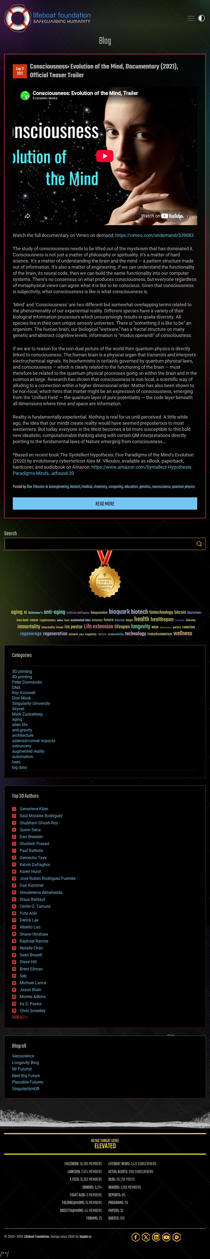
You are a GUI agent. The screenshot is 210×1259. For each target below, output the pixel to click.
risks (81, 634)
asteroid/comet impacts (33, 740)
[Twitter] (146, 1237)
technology (135, 634)
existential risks (80, 620)
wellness (182, 633)
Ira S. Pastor (31, 1003)
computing (116, 487)
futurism (119, 620)
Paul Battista (31, 850)
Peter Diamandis (27, 682)
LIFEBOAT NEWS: (119, 1164)
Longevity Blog (25, 1062)
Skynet (18, 708)
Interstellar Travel (52, 628)
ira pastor (74, 627)
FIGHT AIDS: (78, 1195)
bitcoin (180, 612)
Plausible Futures (27, 1082)
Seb (23, 975)
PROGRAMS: (116, 1203)
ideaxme (190, 620)
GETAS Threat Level (105, 1145)
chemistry (100, 487)
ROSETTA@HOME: (72, 1211)
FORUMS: (92, 1218)
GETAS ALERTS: (118, 1172)
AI (25, 612)
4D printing (22, 676)
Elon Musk (21, 698)
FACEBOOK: (72, 1164)
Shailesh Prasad (34, 843)
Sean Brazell (31, 955)
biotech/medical (81, 487)
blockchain (194, 613)
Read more (105, 504)
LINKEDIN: (74, 1172)
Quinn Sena (30, 829)
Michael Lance (33, 982)
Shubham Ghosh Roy (39, 822)
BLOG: (112, 1179)
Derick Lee (29, 920)
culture (60, 620)
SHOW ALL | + (20, 1017)
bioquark (119, 612)
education (131, 487)
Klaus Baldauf (32, 899)
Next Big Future (26, 1075)
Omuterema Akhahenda (41, 892)
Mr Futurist (22, 1069)
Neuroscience (166, 628)
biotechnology (161, 612)
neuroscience (161, 487)
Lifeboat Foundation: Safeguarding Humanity (92, 18)
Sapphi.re (85, 1237)
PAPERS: (114, 1211)
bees (16, 762)
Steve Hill (28, 961)
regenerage (31, 634)
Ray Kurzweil (23, 692)
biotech (139, 612)
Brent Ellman (31, 969)
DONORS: (88, 1187)
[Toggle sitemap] (191, 18)
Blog (105, 41)
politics (177, 627)
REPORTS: (114, 1195)
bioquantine (99, 612)
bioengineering (59, 487)
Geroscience (23, 1056)
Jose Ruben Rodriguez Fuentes (48, 878)
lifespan (122, 627)
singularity (91, 634)
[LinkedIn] (156, 1237)
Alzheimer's (35, 613)
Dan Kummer (32, 885)
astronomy (22, 745)
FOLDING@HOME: (73, 1203)
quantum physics (183, 487)
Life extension (98, 626)
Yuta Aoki (28, 913)
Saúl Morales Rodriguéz (41, 815)
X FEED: (74, 1179)
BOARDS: (114, 1187)
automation (22, 756)
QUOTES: (113, 1218)
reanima (188, 627)
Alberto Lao (30, 927)
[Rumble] (177, 1237)
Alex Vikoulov (36, 487)
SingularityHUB (25, 1088)
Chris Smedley (33, 1010)
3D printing (22, 671)
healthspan (162, 620)
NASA (155, 628)
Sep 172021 (20, 71)
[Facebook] (136, 1237)
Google (129, 620)
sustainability (116, 635)
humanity (179, 620)
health (141, 619)
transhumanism (160, 634)
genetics (145, 487)
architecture (22, 735)
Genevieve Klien (34, 808)
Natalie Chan (31, 948)
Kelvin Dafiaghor (35, 864)
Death (66, 620)
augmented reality (28, 751)
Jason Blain (30, 989)
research (73, 634)
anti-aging (54, 612)
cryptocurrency (48, 620)
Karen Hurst (30, 871)
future (108, 620)
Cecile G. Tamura (35, 906)
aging (17, 612)
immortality (28, 627)
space (102, 634)
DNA (16, 687)
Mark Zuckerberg (27, 714)
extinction (97, 620)
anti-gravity (22, 730)
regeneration (55, 634)
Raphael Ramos (34, 941)
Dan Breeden (31, 836)
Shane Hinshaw (34, 934)
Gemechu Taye (33, 857)
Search (199, 544)
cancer (34, 620)
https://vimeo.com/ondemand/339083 (154, 235)
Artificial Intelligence (78, 613)
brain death (22, 620)
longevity (140, 626)
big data (19, 767)
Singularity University (31, 703)
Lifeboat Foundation (36, 1237)
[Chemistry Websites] (105, 575)
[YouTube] (166, 1237)
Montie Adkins (33, 996)
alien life (19, 724)
